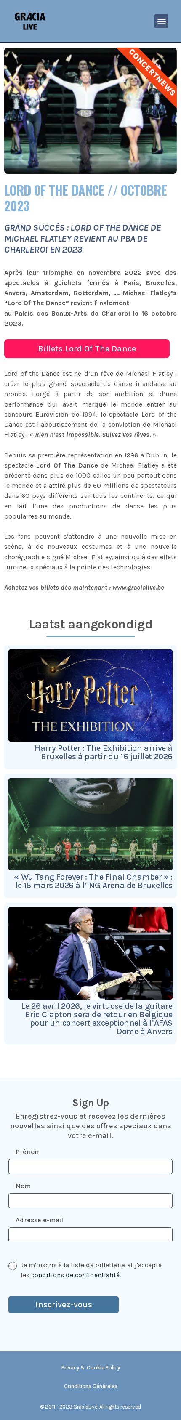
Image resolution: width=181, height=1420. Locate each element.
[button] (161, 21)
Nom (23, 1186)
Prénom (28, 1152)
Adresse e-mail (39, 1220)
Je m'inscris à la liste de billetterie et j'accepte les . (91, 1270)
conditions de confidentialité (75, 1275)
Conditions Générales (90, 1386)
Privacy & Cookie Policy (90, 1367)
